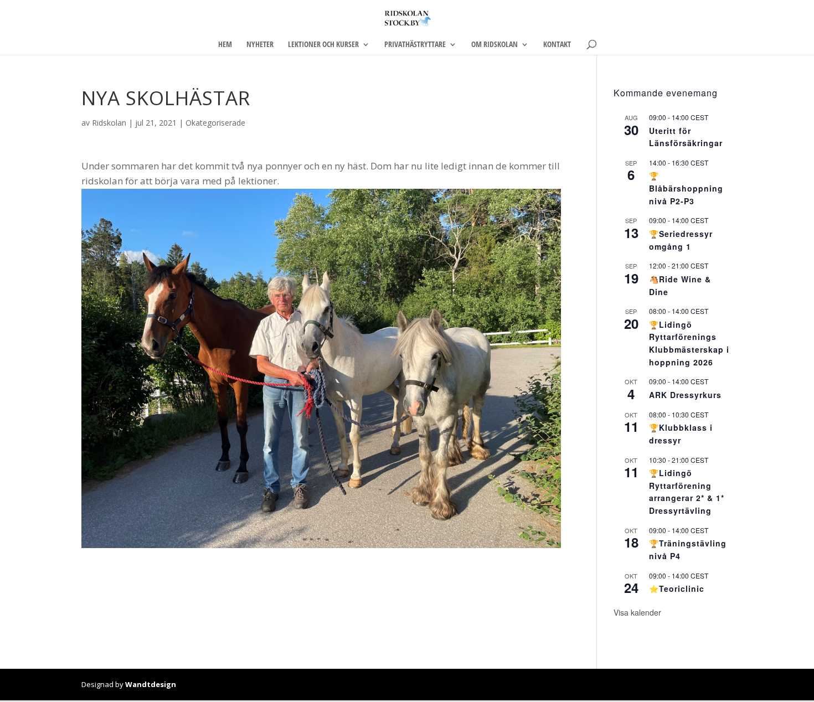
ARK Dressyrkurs (685, 394)
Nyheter (260, 44)
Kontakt (557, 44)
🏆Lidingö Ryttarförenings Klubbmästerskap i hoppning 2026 (689, 343)
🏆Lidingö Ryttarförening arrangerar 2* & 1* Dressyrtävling (686, 491)
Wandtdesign (150, 684)
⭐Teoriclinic (676, 588)
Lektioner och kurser (323, 44)
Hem (225, 44)
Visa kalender (637, 612)
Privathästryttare (415, 44)
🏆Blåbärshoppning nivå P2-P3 (686, 188)
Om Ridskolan (494, 44)
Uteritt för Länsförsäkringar (686, 137)
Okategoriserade (215, 122)
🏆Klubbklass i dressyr (681, 434)
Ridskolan (109, 122)
